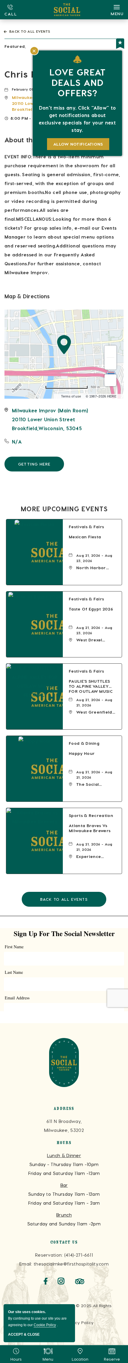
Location (80, 1359)
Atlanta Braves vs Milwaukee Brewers (89, 828)
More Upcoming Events (64, 508)
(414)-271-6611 (78, 1255)
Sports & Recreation (91, 815)
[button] (50, 419)
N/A (17, 441)
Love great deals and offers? (77, 82)
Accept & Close (24, 1335)
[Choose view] (110, 380)
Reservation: (49, 1255)
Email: (25, 1263)
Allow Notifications (78, 143)
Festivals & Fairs (86, 526)
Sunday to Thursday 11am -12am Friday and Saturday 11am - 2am (64, 1194)
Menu (48, 1359)
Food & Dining (84, 743)
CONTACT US (64, 1243)
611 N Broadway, (64, 1126)
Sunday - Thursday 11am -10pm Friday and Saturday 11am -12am (64, 1164)
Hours (15, 1359)
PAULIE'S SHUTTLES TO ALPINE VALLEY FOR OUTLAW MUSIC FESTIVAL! (91, 687)
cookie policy (45, 1325)
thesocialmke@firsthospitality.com (71, 1263)
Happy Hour (82, 753)
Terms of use (71, 396)
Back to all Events (29, 31)
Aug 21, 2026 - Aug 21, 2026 (94, 702)
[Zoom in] (110, 351)
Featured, (15, 46)
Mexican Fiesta (85, 536)
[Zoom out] (110, 364)
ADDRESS (64, 1109)
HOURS (64, 1143)
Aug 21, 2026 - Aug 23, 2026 (94, 558)
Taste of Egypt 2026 (91, 608)
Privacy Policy (78, 1322)
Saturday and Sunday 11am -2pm (64, 1219)
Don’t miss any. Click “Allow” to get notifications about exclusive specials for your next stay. (77, 119)
